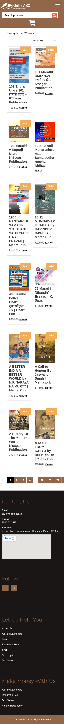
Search (54, 15)
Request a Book (10, 644)
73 (50, 480)
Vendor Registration (12, 705)
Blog (4, 639)
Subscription (8, 655)
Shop (5, 649)
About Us (7, 628)
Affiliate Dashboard (12, 633)
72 (42, 480)
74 (57, 480)
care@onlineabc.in (12, 513)
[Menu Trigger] (57, 4)
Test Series (8, 660)
